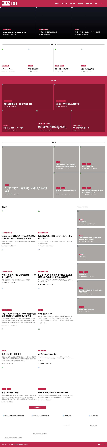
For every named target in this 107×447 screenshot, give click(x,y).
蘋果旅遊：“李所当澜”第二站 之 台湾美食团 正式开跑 (90, 291)
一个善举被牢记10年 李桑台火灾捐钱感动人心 (92, 192)
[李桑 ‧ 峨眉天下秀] (40, 57)
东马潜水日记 (83, 222)
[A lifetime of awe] (14, 57)
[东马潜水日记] (91, 218)
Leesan (7, 34)
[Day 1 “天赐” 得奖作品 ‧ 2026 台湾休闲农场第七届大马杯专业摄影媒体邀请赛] (19, 299)
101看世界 (9, 232)
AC (81, 259)
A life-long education (47, 354)
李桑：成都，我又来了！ (62, 69)
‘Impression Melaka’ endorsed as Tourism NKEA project (90, 238)
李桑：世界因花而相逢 (48, 32)
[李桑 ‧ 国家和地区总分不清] (88, 121)
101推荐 (84, 163)
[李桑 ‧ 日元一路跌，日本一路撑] (89, 23)
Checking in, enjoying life (14, 32)
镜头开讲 (81, 254)
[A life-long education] (55, 339)
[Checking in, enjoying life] (18, 23)
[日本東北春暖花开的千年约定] (66, 185)
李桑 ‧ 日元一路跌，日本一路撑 (87, 32)
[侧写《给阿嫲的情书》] (93, 57)
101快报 (7, 185)
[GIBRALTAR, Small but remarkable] (55, 378)
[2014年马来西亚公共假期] (91, 306)
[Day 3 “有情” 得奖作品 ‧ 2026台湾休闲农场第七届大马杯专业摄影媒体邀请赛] (19, 221)
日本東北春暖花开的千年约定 (66, 192)
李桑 (42, 34)
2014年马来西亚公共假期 (86, 309)
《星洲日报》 (87, 194)
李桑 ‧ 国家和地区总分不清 (81, 128)
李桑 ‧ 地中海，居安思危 (11, 354)
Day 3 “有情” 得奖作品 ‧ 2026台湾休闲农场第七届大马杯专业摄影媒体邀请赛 (19, 237)
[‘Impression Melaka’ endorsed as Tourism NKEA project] (91, 236)
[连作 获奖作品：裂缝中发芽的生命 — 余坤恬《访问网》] (55, 221)
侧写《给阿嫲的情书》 (88, 69)
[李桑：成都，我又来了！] (67, 57)
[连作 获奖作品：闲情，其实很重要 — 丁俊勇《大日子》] (19, 260)
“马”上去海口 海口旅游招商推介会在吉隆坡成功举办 (66, 165)
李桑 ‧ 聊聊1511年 (45, 314)
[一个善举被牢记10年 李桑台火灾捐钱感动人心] (92, 185)
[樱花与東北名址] (92, 159)
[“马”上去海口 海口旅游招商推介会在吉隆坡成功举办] (66, 159)
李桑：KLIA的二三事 (10, 392)
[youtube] (104, 444)
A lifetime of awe (7, 69)
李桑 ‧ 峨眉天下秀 (33, 69)
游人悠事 (86, 271)
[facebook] (99, 444)
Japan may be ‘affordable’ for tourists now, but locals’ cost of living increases (52, 127)
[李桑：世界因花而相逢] (53, 23)
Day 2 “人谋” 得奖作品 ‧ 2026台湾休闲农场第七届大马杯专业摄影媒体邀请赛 (55, 276)
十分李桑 (41, 29)
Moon (82, 294)
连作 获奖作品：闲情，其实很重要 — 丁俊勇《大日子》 (19, 276)
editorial (9, 194)
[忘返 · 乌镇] (91, 253)
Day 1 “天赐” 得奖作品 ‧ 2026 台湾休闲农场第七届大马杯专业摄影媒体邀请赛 (19, 315)
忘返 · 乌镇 (82, 257)
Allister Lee (84, 223)
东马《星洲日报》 (85, 276)
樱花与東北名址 (88, 166)
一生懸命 (30, 65)
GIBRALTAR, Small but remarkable (53, 392)
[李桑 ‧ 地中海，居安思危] (19, 339)
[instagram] (101, 444)
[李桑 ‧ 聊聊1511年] (55, 299)
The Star (42, 130)
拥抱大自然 (82, 274)
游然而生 (46, 29)
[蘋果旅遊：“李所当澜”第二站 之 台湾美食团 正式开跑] (91, 288)
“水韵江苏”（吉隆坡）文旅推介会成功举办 (26, 190)
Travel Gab (7, 29)
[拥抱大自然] (91, 271)
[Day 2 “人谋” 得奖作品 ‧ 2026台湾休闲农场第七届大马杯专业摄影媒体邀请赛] (55, 260)
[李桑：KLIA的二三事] (19, 378)
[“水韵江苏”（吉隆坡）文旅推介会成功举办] (27, 172)
